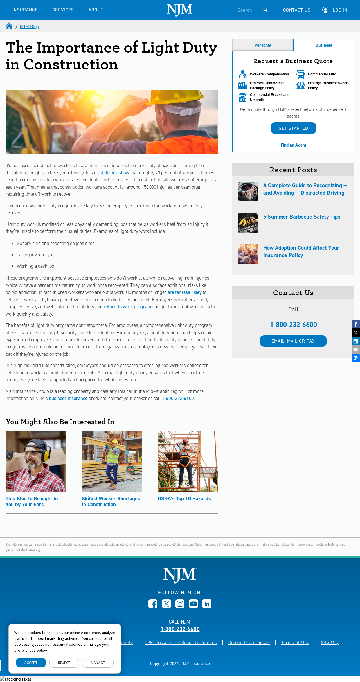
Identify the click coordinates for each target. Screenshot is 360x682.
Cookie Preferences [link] (249, 642)
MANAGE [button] (98, 662)
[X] (356, 332)
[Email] (356, 349)
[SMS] (356, 358)
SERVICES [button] (63, 10)
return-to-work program (127, 306)
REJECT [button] (64, 662)
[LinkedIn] (356, 341)
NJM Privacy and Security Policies (181, 642)
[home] (10, 26)
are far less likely (185, 292)
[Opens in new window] (153, 606)
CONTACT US (296, 10)
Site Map (330, 642)
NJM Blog (29, 26)
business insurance (68, 398)
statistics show (114, 173)
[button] (336, 10)
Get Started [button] (293, 128)
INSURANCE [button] (25, 10)
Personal (263, 45)
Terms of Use (295, 642)
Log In (340, 10)
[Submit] (265, 9)
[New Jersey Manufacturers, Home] (180, 582)
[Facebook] (356, 324)
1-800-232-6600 (178, 398)
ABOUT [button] (96, 10)
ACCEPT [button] (30, 662)
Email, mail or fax (293, 341)
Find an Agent (293, 145)
